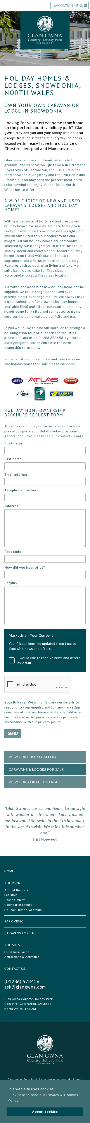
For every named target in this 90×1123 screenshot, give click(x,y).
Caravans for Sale (20, 933)
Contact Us (14, 968)
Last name (13, 459)
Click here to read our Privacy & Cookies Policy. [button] (43, 1097)
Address (11, 506)
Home (9, 871)
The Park (12, 883)
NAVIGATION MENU (68, 6)
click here (68, 364)
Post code (12, 552)
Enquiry (10, 583)
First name (13, 443)
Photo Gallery (14, 900)
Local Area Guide (16, 952)
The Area (12, 945)
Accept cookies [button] (45, 1111)
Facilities (10, 895)
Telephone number (20, 490)
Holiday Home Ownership (23, 909)
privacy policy (49, 722)
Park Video (14, 921)
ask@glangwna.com (20, 343)
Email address (16, 474)
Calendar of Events (18, 904)
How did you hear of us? (24, 567)
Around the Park (16, 890)
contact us (66, 436)
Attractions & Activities (21, 957)
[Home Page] (45, 30)
